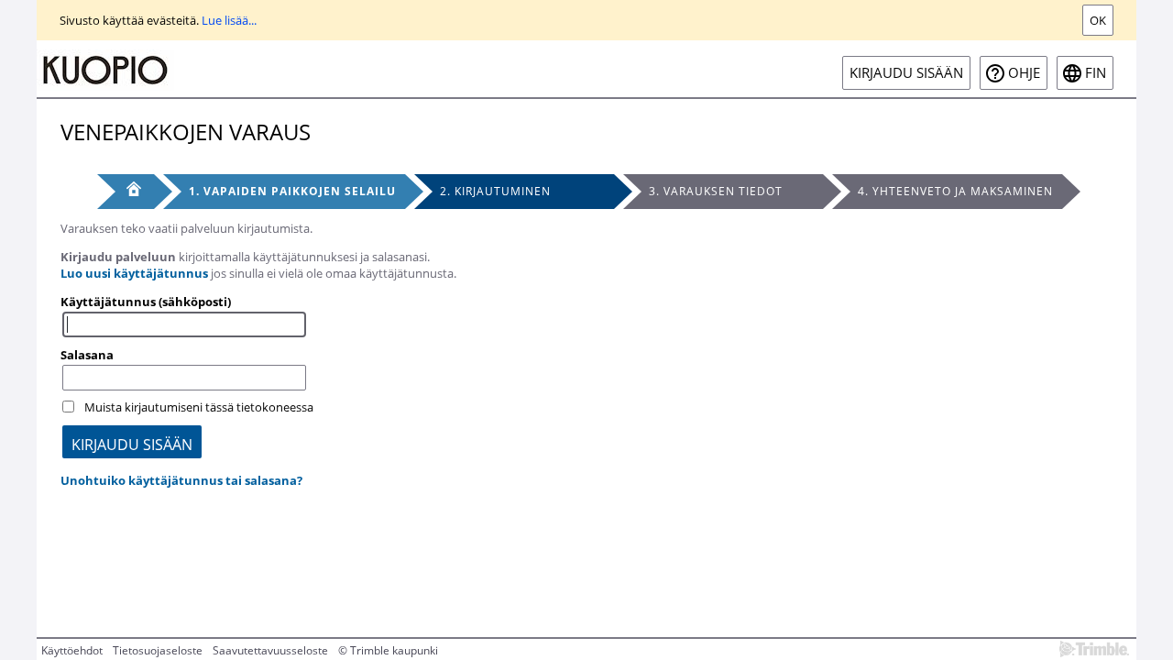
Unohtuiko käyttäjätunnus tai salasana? (181, 480)
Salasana (87, 354)
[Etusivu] (125, 191)
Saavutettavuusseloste (270, 650)
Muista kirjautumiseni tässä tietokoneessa (198, 407)
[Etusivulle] (105, 68)
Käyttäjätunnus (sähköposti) (145, 301)
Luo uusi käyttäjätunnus (134, 273)
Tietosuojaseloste (158, 650)
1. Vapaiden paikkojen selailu (292, 191)
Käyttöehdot (72, 650)
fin (1095, 72)
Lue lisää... (229, 20)
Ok (1098, 20)
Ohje (1024, 72)
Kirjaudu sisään (906, 72)
